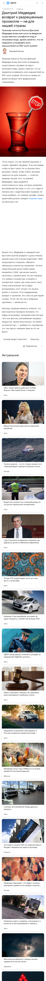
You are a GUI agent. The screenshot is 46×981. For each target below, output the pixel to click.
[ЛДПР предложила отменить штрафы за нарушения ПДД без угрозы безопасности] (23, 646)
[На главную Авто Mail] (12, 3)
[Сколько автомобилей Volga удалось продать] (23, 799)
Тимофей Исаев (16, 51)
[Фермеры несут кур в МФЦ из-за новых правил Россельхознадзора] (23, 761)
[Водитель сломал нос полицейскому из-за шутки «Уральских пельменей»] (23, 494)
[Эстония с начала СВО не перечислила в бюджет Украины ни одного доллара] (23, 837)
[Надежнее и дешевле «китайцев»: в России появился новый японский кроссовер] (23, 722)
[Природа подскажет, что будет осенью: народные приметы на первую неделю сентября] (23, 875)
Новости (20, 9)
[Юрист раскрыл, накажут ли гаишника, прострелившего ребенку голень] (23, 684)
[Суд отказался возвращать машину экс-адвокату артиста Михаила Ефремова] (23, 532)
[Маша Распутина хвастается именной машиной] (23, 418)
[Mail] (8, 3)
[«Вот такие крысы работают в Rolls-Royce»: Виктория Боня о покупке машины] (23, 380)
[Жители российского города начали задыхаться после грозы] (23, 951)
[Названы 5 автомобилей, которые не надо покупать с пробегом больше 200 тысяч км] (23, 608)
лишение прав (35, 198)
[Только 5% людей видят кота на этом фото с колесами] (23, 570)
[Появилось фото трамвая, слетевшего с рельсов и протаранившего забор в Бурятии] (23, 913)
